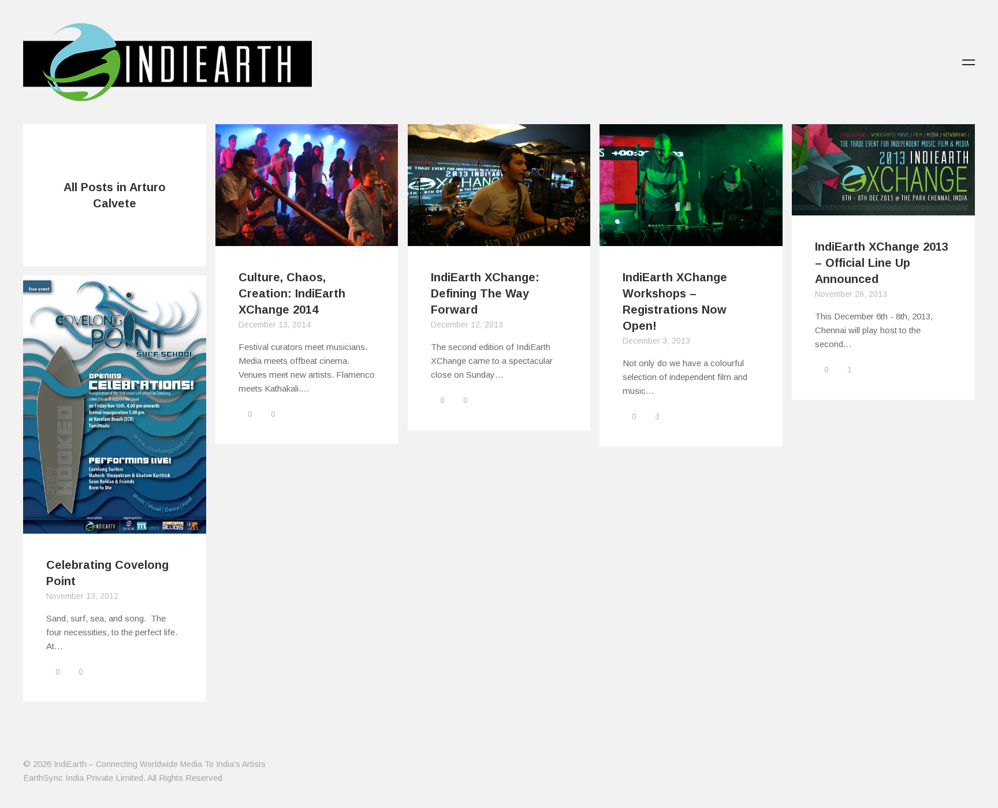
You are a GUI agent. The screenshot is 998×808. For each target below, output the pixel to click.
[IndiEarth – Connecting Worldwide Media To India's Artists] (167, 94)
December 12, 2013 (467, 324)
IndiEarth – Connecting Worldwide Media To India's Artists (160, 764)
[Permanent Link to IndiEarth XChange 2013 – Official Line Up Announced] (883, 208)
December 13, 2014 (275, 324)
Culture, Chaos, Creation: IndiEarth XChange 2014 (292, 293)
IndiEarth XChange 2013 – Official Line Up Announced (881, 262)
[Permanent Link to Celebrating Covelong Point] (114, 526)
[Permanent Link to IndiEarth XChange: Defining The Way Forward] (499, 239)
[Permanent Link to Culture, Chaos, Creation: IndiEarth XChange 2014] (307, 239)
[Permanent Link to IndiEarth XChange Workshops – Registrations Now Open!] (691, 239)
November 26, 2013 (851, 294)
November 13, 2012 (82, 596)
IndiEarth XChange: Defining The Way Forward (485, 293)
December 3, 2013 (656, 340)
